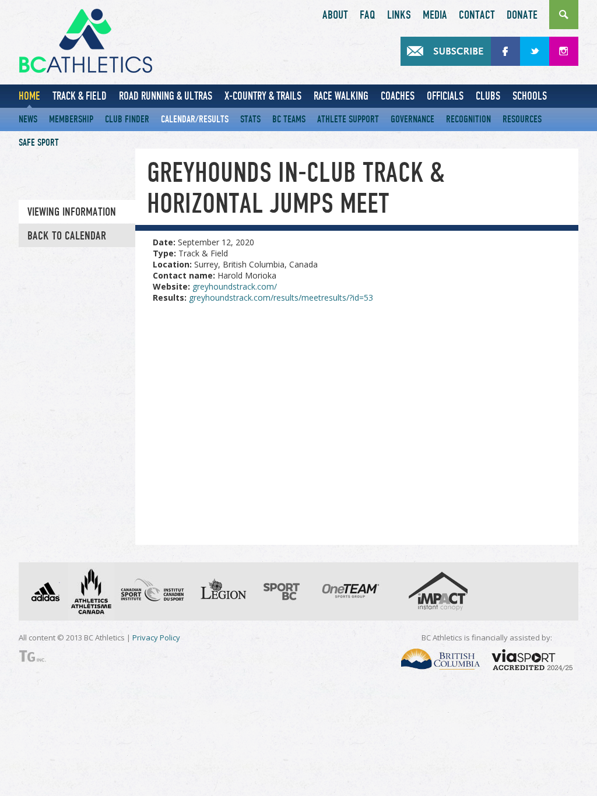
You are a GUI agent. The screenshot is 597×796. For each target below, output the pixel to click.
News (28, 119)
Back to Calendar (66, 236)
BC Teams (288, 119)
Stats (250, 119)
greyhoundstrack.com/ (234, 286)
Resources (522, 119)
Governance (412, 119)
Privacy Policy (156, 637)
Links (399, 15)
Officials (445, 96)
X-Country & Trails (262, 96)
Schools (529, 96)
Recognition (468, 119)
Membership (71, 119)
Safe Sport (39, 142)
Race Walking (341, 96)
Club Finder (127, 119)
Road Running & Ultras (165, 96)
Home (29, 96)
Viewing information (71, 212)
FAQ (367, 15)
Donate (522, 15)
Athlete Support (348, 119)
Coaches (398, 96)
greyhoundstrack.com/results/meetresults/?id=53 (281, 297)
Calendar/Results (195, 119)
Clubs (488, 96)
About (335, 15)
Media (435, 15)
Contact (477, 15)
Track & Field (79, 96)
